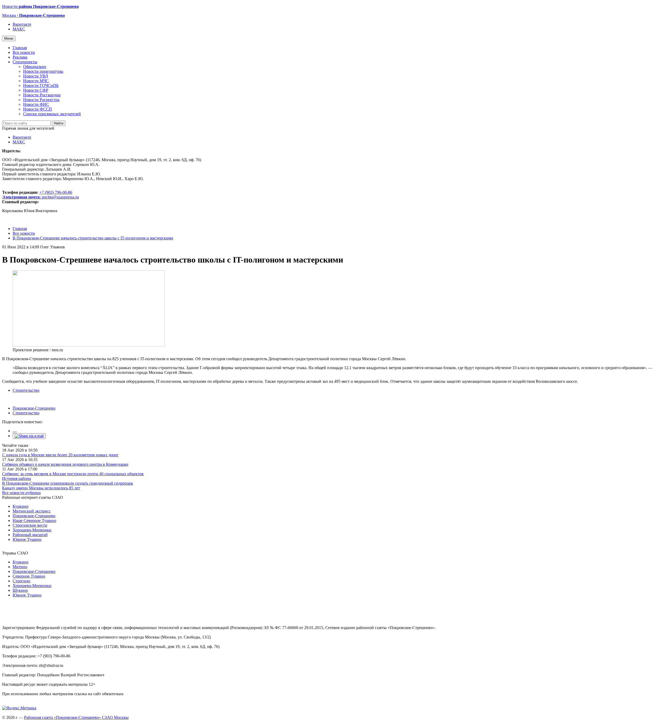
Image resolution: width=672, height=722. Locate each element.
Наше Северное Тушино (34, 520)
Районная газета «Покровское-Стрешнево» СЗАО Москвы (76, 717)
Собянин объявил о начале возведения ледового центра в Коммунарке (65, 464)
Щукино (20, 590)
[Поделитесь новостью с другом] (29, 436)
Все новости (24, 52)
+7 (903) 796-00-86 (37, 194)
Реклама (20, 57)
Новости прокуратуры (43, 71)
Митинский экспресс (32, 511)
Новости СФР (35, 90)
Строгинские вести (30, 525)
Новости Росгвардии (42, 95)
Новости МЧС (36, 81)
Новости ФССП (37, 109)
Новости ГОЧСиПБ (41, 85)
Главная (20, 47)
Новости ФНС (36, 104)
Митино (20, 566)
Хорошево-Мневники (32, 530)
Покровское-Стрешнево (34, 408)
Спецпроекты (25, 62)
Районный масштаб (30, 534)
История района (16, 478)
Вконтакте (22, 24)
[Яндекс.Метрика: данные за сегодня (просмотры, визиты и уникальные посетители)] (19, 708)
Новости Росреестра (41, 99)
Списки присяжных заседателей (52, 114)
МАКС (19, 29)
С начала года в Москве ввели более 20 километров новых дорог (60, 455)
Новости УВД (35, 76)
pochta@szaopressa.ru (60, 197)
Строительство (26, 390)
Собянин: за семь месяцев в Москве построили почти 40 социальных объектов (73, 474)
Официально (34, 66)
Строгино (21, 581)
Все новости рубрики (21, 492)
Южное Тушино (27, 539)
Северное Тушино (29, 576)
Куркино (20, 506)
